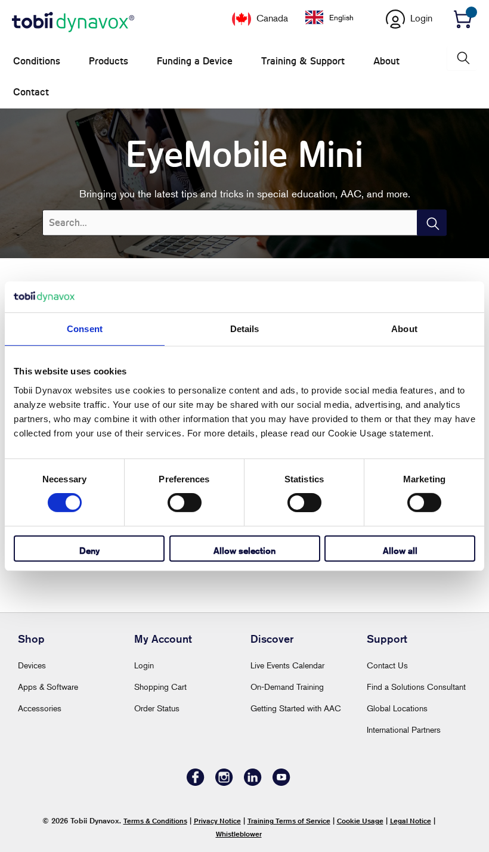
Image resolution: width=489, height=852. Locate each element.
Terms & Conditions (155, 820)
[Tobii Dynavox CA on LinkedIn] (253, 782)
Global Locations (397, 708)
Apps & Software (48, 686)
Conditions (36, 61)
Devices (32, 665)
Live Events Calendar (287, 665)
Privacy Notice (217, 820)
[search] (462, 58)
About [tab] (404, 329)
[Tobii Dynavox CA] (73, 22)
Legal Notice (410, 820)
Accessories (39, 708)
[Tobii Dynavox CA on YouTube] (281, 782)
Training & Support (303, 61)
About (386, 61)
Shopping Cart (160, 686)
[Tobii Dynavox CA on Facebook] (195, 782)
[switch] (185, 502)
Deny (89, 550)
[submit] (432, 222)
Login (144, 665)
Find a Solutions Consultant (416, 686)
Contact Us (387, 665)
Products (108, 61)
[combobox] (338, 17)
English (341, 17)
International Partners (404, 729)
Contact (31, 92)
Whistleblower (239, 833)
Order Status (156, 708)
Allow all (400, 550)
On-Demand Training (287, 686)
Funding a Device (195, 61)
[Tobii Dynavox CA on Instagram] (224, 782)
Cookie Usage (360, 820)
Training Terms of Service (288, 820)
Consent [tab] (85, 329)
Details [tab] (244, 329)
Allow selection (244, 550)
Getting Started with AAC (295, 708)
